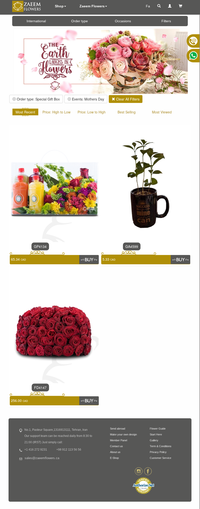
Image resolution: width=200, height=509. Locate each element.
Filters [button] (166, 21)
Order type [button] (79, 21)
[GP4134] (54, 183)
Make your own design (123, 434)
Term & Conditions (160, 446)
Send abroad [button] (117, 428)
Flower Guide (158, 428)
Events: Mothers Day (87, 99)
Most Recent (25, 112)
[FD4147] (54, 324)
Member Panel (118, 440)
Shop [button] (59, 6)
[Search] (159, 6)
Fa (148, 6)
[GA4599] (145, 183)
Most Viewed (162, 112)
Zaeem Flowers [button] (92, 6)
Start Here (156, 434)
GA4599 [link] (131, 246)
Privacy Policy (158, 452)
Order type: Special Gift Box (38, 99)
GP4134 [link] (40, 246)
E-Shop (114, 457)
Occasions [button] (123, 21)
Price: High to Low (56, 112)
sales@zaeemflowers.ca (42, 458)
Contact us (116, 446)
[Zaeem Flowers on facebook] (148, 471)
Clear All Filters (127, 99)
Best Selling (127, 112)
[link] (89, 259)
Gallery (154, 440)
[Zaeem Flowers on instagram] (138, 471)
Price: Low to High (92, 112)
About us (115, 452)
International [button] (36, 21)
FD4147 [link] (40, 387)
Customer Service (160, 457)
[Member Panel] (170, 6)
